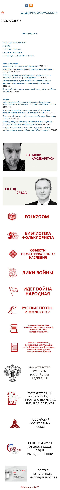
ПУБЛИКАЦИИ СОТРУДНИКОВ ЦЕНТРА (18, 56)
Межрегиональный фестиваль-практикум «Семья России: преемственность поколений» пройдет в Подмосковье (27, 128)
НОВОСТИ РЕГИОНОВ (12, 49)
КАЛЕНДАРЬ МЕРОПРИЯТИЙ (14, 43)
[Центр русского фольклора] (2, 13)
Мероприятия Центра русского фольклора (20, 66)
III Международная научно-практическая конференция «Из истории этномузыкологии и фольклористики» (27, 123)
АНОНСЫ (6, 46)
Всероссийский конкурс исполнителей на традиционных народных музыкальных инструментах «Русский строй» (27, 82)
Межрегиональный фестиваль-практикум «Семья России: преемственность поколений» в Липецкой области (27, 111)
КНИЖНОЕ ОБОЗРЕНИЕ (12, 52)
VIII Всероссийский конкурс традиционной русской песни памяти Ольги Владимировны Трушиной (27, 76)
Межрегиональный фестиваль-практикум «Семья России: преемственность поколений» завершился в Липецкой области (29, 103)
